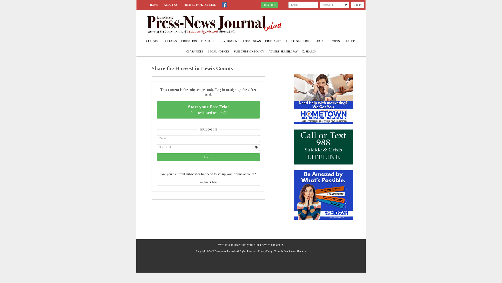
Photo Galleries (298, 41)
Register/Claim (208, 182)
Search (310, 51)
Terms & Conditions (284, 251)
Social (321, 41)
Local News (252, 41)
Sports (335, 41)
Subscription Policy (249, 51)
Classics (152, 41)
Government (229, 41)
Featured (208, 41)
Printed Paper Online (200, 4)
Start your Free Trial (208, 109)
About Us (171, 4)
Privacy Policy (265, 251)
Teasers (350, 41)
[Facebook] (224, 5)
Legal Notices (218, 51)
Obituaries (273, 41)
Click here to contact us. (269, 244)
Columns (170, 41)
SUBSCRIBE (269, 5)
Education (189, 41)
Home (154, 4)
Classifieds (195, 51)
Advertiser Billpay (283, 51)
